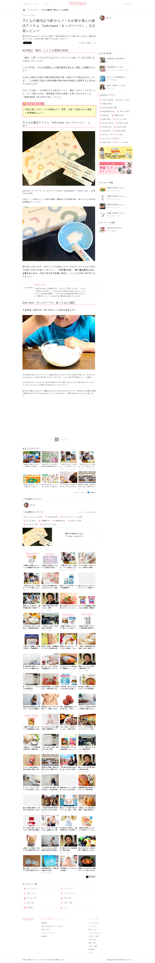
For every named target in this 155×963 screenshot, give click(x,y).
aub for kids (39, 285)
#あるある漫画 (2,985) (109, 108)
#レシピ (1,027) (121, 119)
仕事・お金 (67, 898)
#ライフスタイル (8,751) (34, 517)
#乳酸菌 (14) (45, 521)
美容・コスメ (31, 893)
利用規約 (44, 936)
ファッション (68, 888)
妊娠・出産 (30, 903)
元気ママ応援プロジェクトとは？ (52, 926)
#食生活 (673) (53, 517)
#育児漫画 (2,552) (108, 111)
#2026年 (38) (106, 127)
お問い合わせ (45, 929)
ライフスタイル (32, 888)
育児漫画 (30, 907)
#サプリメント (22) (49, 524)
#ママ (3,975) (124, 111)
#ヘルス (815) (31, 521)
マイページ (127, 4)
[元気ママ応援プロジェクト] (77, 4)
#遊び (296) (106, 142)
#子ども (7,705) (75, 521)
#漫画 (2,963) (106, 104)
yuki (108, 61)
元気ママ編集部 (112, 80)
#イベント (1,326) (122, 142)
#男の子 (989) (120, 131)
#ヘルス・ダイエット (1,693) (72, 517)
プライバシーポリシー (48, 933)
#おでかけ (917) (107, 123)
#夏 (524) (105, 115)
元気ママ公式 (111, 88)
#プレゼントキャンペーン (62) (112, 135)
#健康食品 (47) (60, 521)
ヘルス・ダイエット (70, 893)
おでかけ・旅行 (32, 898)
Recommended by (81, 492)
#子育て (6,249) (107, 100)
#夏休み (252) (119, 115)
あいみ (32, 505)
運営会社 (44, 923)
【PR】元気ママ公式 (113, 191)
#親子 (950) (106, 119)
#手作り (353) (123, 123)
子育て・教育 (68, 903)
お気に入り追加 (85, 43)
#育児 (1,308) (121, 127)
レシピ (66, 907)
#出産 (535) (106, 131)
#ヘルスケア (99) (32, 524)
